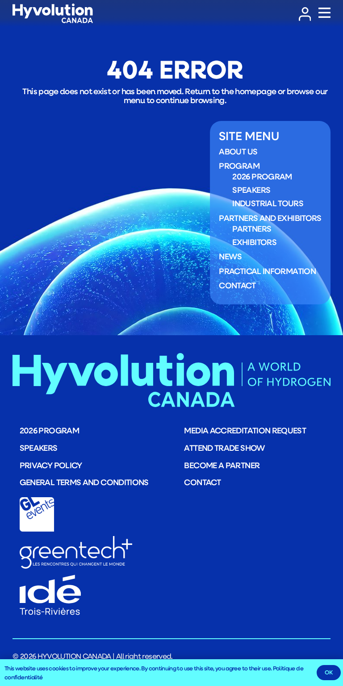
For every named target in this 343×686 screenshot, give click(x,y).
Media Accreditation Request (245, 430)
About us (238, 151)
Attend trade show (224, 447)
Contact (237, 285)
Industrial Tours (267, 203)
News (230, 256)
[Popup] (324, 13)
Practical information (267, 271)
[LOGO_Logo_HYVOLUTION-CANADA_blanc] (53, 14)
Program (239, 165)
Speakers (251, 189)
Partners (251, 228)
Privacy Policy (51, 465)
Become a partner (221, 465)
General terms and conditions (84, 482)
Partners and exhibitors (270, 217)
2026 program (262, 176)
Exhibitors (254, 242)
